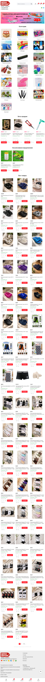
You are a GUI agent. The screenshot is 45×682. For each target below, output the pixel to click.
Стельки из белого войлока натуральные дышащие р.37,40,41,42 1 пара (35, 387)
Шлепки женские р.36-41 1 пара (22, 277)
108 (24, 643)
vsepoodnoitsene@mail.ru (27, 669)
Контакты (25, 660)
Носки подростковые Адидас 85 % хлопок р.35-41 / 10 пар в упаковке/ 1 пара (22, 577)
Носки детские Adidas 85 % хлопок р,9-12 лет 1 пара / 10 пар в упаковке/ (36, 550)
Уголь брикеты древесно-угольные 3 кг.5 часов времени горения (6, 134)
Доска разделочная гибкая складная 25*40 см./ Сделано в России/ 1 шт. (18, 165)
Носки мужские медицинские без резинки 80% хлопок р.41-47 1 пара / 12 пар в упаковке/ (37, 577)
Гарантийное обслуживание (6, 672)
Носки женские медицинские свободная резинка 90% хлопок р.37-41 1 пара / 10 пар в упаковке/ (37, 468)
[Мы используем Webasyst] (2, 662)
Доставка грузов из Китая (28, 656)
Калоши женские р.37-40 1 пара (22, 331)
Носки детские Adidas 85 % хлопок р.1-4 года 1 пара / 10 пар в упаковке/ (22, 550)
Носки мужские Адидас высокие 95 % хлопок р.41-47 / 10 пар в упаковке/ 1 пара (22, 604)
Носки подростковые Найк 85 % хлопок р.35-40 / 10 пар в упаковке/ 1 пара (8, 577)
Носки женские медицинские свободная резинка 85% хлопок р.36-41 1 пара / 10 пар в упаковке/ (7, 632)
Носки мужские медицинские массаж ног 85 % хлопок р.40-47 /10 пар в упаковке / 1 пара (37, 414)
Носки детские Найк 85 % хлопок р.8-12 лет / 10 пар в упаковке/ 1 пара (22, 632)
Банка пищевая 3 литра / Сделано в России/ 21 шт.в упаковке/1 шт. (6, 165)
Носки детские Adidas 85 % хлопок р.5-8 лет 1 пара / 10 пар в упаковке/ (7, 550)
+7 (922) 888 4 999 (26, 666)
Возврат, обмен (4, 674)
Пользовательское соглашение (7, 665)
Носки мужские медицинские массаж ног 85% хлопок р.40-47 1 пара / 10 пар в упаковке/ (7, 441)
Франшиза (25, 658)
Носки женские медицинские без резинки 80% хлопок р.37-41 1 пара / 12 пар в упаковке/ (22, 496)
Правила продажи (4, 676)
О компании (25, 653)
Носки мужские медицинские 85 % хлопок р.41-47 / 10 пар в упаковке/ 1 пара (8, 604)
